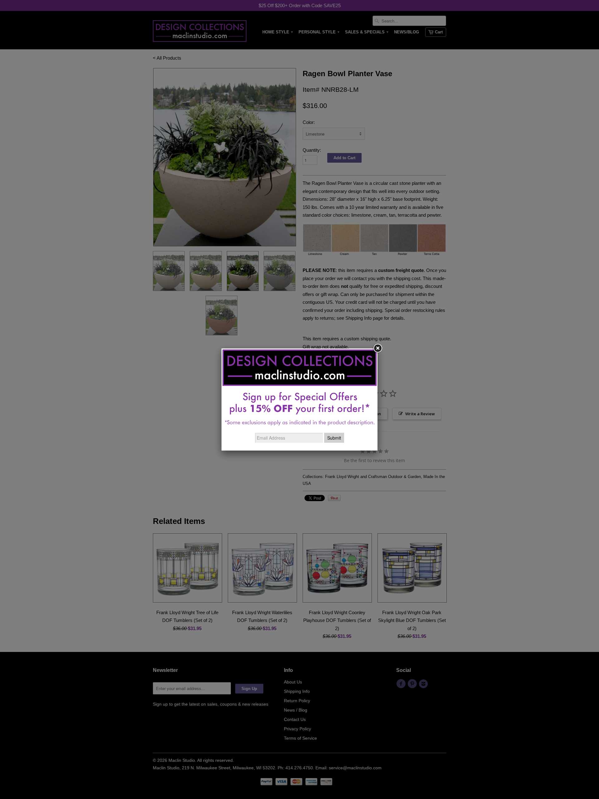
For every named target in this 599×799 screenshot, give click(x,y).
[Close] (377, 348)
